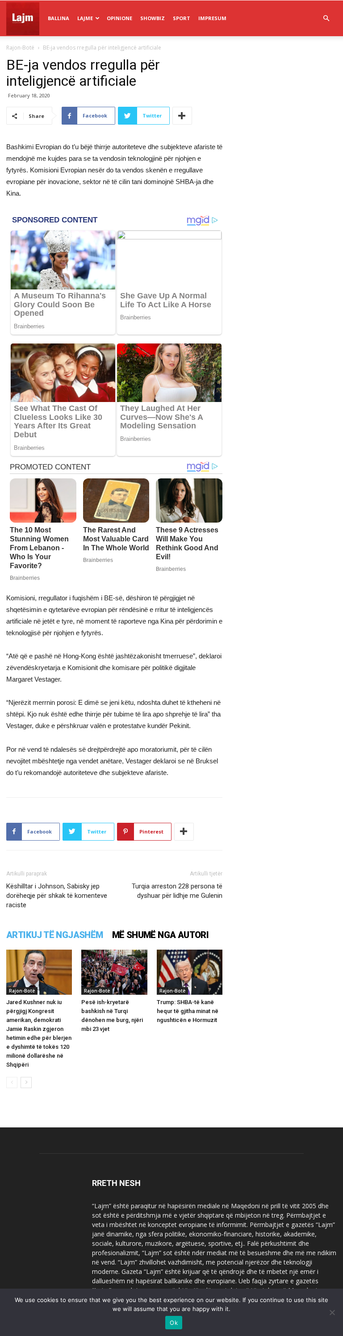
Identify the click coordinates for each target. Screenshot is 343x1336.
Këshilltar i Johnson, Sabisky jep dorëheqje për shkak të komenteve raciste (56, 895)
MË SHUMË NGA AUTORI (160, 935)
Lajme (85, 18)
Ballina (58, 18)
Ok (174, 1322)
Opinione (119, 18)
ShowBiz (152, 18)
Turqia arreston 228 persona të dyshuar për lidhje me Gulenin (177, 891)
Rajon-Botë (20, 47)
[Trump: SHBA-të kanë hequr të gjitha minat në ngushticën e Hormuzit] (189, 972)
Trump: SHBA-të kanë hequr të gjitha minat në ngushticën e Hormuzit (187, 1011)
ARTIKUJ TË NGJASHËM (54, 935)
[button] (326, 18)
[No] (331, 1312)
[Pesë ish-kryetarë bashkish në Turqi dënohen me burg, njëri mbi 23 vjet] (114, 972)
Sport (181, 18)
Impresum (212, 18)
